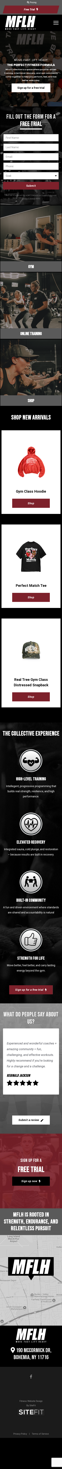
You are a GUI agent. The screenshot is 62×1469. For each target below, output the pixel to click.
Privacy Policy (20, 1433)
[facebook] (31, 1377)
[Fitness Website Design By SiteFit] (31, 1412)
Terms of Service (40, 1433)
